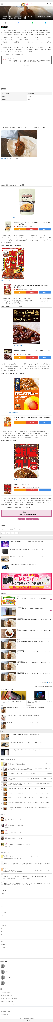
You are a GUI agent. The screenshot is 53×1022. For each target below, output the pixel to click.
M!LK (7, 971)
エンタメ (2, 896)
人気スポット (3, 925)
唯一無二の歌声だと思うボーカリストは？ (13, 838)
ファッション (3, 912)
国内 (1, 934)
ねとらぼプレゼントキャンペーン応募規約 (9, 998)
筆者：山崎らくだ (10, 58)
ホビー (2, 915)
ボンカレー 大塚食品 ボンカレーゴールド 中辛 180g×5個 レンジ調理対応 (32, 417)
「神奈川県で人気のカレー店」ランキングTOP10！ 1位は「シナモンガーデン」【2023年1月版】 (27, 788)
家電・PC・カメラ (4, 944)
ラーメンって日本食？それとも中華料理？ (13, 832)
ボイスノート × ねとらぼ (7, 529)
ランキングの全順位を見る (26, 514)
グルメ (2, 900)
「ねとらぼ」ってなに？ (6, 992)
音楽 (1, 956)
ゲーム (2, 903)
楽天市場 (32, 229)
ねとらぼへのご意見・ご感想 (6, 995)
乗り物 (2, 922)
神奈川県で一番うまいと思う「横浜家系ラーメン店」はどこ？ (17, 844)
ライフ (2, 918)
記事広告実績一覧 (4, 1014)
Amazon (20, 229)
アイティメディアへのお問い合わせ (8, 1004)
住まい (2, 928)
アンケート (2, 814)
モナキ (7, 983)
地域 (1, 941)
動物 (1, 931)
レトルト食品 (18, 529)
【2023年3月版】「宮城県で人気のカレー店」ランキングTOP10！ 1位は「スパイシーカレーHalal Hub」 (29, 802)
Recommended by (44, 682)
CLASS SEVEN (9, 977)
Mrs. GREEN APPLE (10, 966)
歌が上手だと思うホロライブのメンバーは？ (14, 825)
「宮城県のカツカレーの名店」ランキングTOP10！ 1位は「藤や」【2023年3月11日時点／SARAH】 (28, 797)
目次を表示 (48, 27)
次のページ (34, 519)
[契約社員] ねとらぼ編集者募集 (7, 1001)
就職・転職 (3, 947)
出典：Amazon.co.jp (17, 217)
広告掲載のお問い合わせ (6, 1011)
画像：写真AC (4, 158)
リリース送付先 (4, 1008)
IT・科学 (2, 893)
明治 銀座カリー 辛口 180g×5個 (21, 484)
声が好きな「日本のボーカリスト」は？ (13, 819)
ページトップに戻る (26, 1020)
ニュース (2, 909)
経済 (1, 953)
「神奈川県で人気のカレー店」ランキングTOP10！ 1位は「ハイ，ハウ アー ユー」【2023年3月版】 (28, 793)
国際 (1, 937)
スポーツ (2, 906)
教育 (1, 950)
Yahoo (44, 229)
